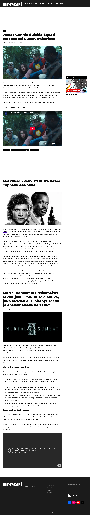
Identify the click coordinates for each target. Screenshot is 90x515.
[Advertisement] (45, 19)
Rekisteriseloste (50, 487)
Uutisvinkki (48, 490)
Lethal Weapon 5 (38, 229)
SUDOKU (84, 91)
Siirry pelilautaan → (71, 94)
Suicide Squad (24, 150)
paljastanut (14, 231)
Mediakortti (49, 492)
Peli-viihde (50, 3)
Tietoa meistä (59, 3)
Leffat (4, 31)
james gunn (15, 150)
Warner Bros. (34, 150)
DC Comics (7, 150)
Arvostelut (35, 3)
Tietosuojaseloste (50, 485)
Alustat (81, 3)
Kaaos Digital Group (48, 512)
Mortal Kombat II (40, 348)
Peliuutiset (27, 3)
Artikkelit (42, 3)
